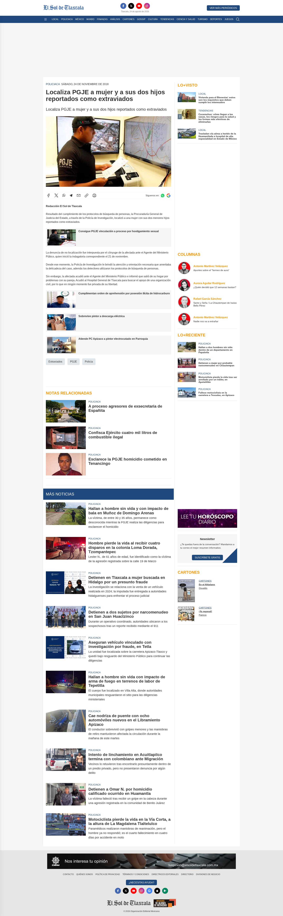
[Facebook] (123, 6)
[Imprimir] (94, 195)
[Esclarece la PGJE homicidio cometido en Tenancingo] (66, 464)
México (79, 19)
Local (55, 19)
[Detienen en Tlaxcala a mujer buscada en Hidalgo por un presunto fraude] (66, 586)
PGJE (73, 361)
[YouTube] (139, 6)
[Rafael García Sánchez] (184, 302)
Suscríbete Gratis (207, 557)
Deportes (216, 19)
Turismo (203, 19)
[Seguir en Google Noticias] (168, 195)
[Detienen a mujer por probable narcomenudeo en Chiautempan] (187, 363)
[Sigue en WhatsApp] (162, 195)
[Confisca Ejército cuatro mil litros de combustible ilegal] (66, 437)
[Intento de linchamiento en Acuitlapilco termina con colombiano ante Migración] (66, 763)
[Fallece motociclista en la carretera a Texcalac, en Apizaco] (187, 392)
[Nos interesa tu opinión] (141, 861)
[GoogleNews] (149, 891)
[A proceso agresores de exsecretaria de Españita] (66, 411)
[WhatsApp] (64, 195)
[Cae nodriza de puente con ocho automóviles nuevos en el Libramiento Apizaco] (66, 727)
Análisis (115, 19)
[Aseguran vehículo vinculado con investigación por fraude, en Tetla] (66, 651)
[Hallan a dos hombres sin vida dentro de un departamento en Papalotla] (187, 348)
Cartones (128, 19)
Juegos (229, 19)
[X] (131, 6)
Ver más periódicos (223, 8)
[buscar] (238, 19)
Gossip (141, 19)
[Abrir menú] (45, 19)
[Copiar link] (86, 195)
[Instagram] (147, 6)
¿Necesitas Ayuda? (141, 882)
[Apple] (157, 891)
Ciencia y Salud (186, 19)
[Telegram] (71, 195)
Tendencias (167, 19)
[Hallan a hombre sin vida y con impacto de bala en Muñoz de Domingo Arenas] (66, 517)
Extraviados (55, 361)
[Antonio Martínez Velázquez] (184, 267)
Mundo (90, 19)
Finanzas (102, 19)
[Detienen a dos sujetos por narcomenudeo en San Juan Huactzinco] (66, 619)
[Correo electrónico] (78, 195)
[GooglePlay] (165, 891)
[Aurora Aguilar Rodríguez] (184, 285)
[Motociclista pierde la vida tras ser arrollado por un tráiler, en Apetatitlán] (187, 377)
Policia (89, 361)
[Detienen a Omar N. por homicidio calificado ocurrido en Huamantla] (66, 796)
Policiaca (67, 19)
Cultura (153, 19)
